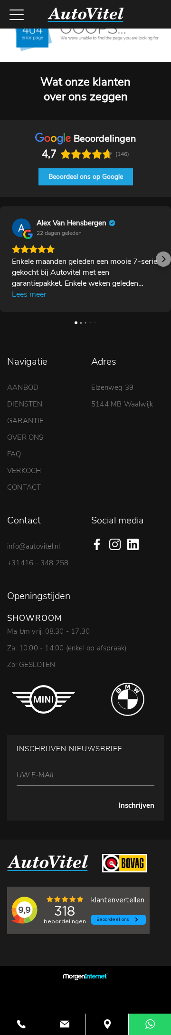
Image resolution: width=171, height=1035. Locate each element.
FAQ (14, 454)
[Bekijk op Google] (21, 227)
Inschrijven (136, 805)
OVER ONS (25, 437)
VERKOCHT (26, 470)
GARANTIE (25, 421)
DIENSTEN (25, 404)
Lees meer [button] (29, 294)
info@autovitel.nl (33, 546)
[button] (7, 259)
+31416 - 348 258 (37, 563)
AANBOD (22, 387)
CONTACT (24, 487)
